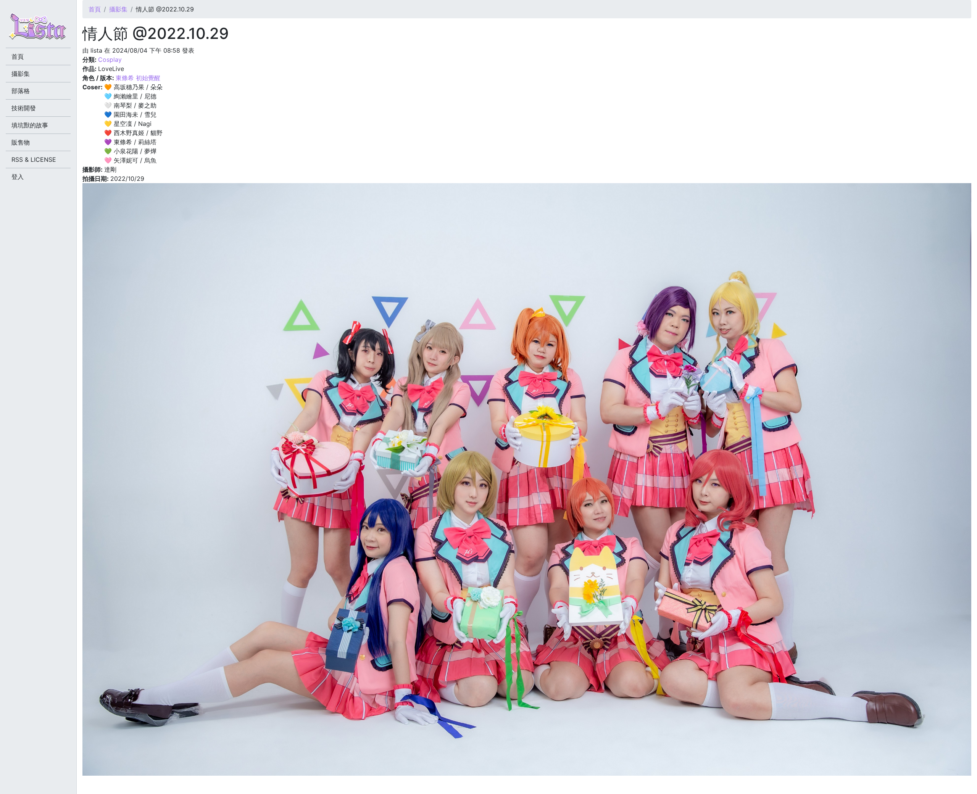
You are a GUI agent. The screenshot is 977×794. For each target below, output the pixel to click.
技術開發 (23, 108)
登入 (17, 176)
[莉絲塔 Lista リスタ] (38, 29)
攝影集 (118, 9)
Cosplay (110, 59)
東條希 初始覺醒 (138, 78)
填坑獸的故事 (29, 125)
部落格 (20, 91)
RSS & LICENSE (33, 159)
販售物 (20, 142)
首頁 (95, 9)
